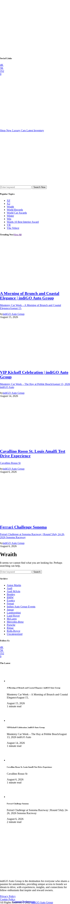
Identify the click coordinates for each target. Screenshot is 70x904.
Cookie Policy (7, 899)
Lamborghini (14, 612)
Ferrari (10, 603)
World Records (15, 209)
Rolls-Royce (13, 631)
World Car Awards (17, 212)
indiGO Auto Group (42, 902)
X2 (8, 203)
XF (8, 200)
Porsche (11, 624)
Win (9, 218)
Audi (9, 588)
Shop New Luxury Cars (22, 130)
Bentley (11, 594)
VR (9, 225)
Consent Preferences (24, 901)
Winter (10, 215)
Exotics (11, 600)
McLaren (12, 618)
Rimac (10, 627)
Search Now (39, 187)
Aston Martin (14, 585)
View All (18, 234)
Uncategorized (14, 634)
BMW (10, 597)
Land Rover (13, 615)
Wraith (10, 206)
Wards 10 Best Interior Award (23, 221)
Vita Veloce (13, 228)
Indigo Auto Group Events (21, 606)
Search (36, 572)
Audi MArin (13, 591)
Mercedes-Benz (15, 621)
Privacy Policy (8, 896)
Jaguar (10, 609)
